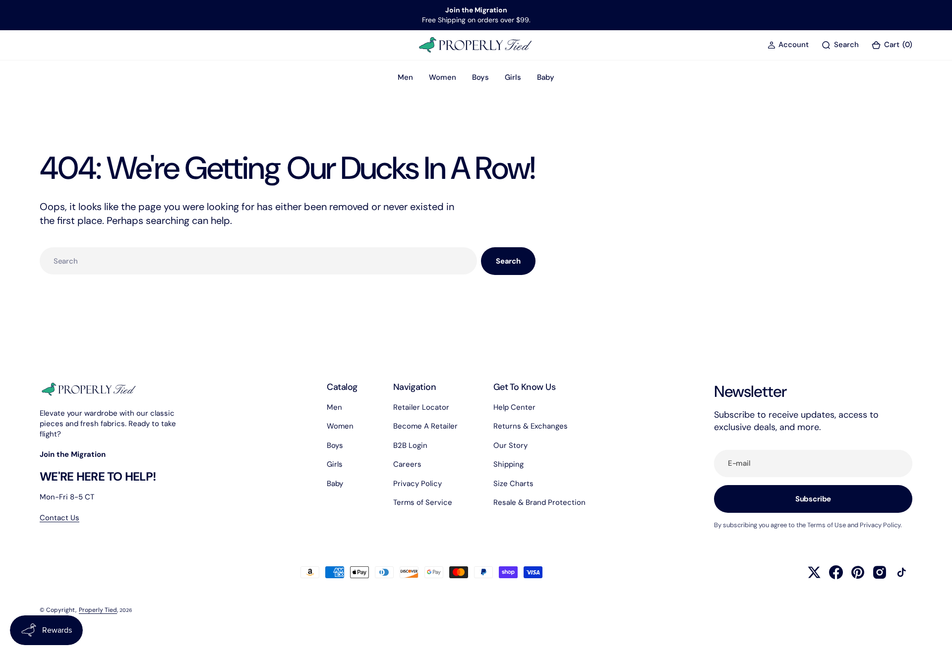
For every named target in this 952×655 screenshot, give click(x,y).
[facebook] (836, 572)
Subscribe (813, 499)
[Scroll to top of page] (935, 638)
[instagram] (880, 572)
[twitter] (814, 572)
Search (508, 261)
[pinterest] (858, 572)
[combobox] (258, 260)
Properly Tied (98, 610)
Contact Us (59, 518)
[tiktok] (901, 572)
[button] (788, 45)
